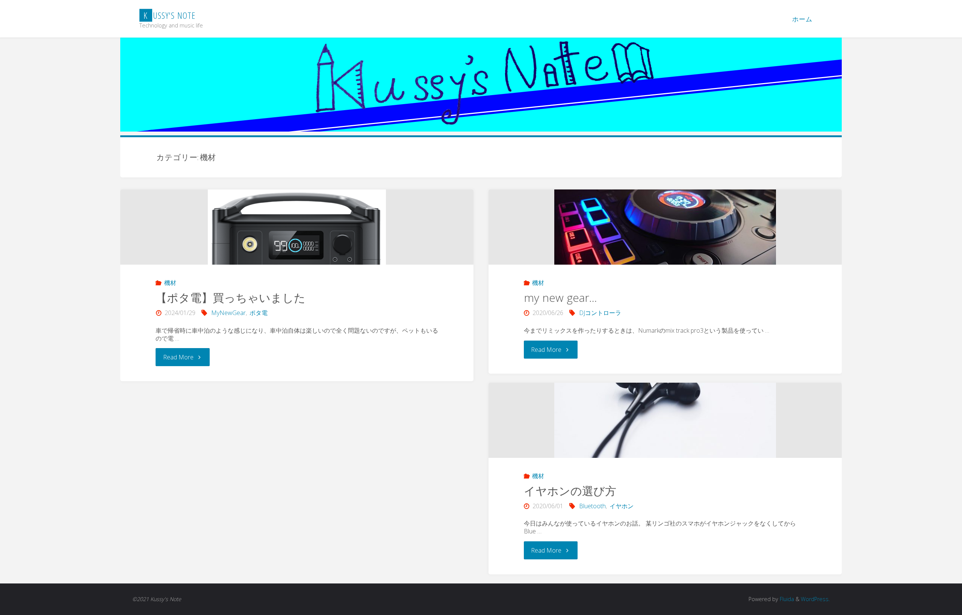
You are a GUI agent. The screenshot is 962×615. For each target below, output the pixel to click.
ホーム (802, 19)
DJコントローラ (600, 313)
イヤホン (622, 506)
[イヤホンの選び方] (665, 420)
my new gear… (560, 297)
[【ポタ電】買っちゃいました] (296, 261)
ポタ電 (259, 313)
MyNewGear (228, 313)
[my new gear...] (665, 227)
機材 (170, 283)
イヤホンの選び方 (570, 490)
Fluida (786, 599)
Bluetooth (592, 506)
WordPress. (815, 599)
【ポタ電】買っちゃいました (231, 297)
